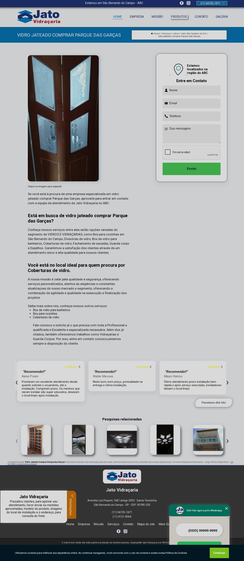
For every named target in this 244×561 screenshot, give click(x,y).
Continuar (219, 552)
